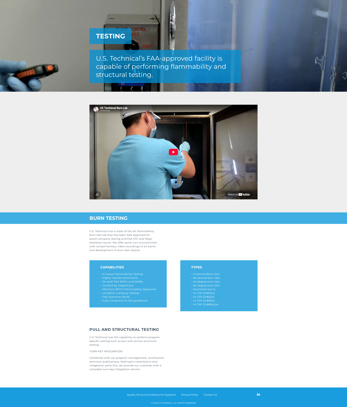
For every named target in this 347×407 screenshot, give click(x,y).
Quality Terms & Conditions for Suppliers (151, 394)
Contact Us (210, 394)
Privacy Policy (189, 394)
